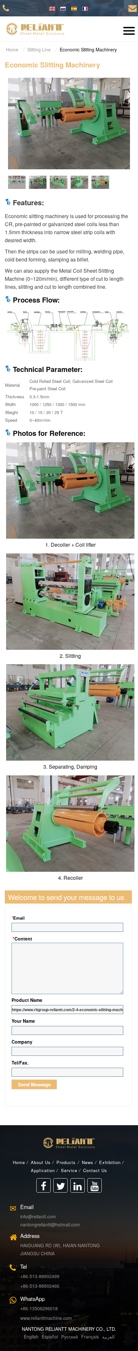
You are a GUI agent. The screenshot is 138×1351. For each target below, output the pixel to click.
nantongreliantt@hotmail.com (50, 1224)
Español (50, 1336)
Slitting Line (39, 49)
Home (12, 49)
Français (89, 1336)
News (87, 1162)
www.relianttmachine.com (46, 1318)
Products (66, 1162)
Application (43, 1170)
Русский (69, 1336)
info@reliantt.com (38, 1216)
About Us (41, 1162)
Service (69, 1170)
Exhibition (110, 1162)
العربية (108, 1336)
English (31, 1336)
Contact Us (95, 1170)
